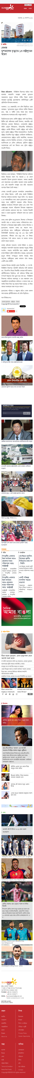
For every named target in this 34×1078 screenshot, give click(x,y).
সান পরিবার (21, 1067)
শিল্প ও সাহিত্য (22, 1023)
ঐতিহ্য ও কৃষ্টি (22, 1027)
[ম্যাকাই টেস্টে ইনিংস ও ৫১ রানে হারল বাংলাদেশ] (17, 824)
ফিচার (3, 1053)
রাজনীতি (3, 1023)
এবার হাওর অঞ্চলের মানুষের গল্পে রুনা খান (21, 794)
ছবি (19, 1063)
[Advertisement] (17, 73)
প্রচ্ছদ (25, 8)
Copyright (4, 1072)
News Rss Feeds (6, 1069)
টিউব (19, 1060)
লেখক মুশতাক (6, 302)
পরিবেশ (20, 1056)
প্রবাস (3, 1030)
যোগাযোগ (21, 1050)
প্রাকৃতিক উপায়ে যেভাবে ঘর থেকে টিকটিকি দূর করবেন (16, 676)
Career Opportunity (24, 1036)
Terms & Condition (7, 1066)
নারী (2, 1060)
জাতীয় (4, 44)
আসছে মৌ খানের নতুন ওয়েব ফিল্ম (20, 785)
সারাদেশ (3, 1020)
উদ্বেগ (17, 302)
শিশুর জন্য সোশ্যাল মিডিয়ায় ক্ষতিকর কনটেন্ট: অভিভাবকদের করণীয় (14, 673)
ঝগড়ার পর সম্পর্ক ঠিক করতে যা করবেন (12, 666)
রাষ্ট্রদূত (13, 302)
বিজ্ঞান (3, 1033)
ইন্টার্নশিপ (21, 1053)
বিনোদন (5, 703)
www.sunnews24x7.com (15, 998)
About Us (4, 1036)
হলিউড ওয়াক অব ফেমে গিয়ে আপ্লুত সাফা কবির (20, 767)
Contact (20, 1070)
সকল (30, 8)
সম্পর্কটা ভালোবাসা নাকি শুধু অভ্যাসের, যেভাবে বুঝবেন (16, 661)
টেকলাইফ (21, 1030)
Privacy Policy (22, 1033)
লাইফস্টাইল (6, 632)
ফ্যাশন (3, 1050)
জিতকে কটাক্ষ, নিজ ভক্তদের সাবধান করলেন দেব (19, 776)
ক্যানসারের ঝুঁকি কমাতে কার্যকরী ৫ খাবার (12, 664)
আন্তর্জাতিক (4, 1027)
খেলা (4, 812)
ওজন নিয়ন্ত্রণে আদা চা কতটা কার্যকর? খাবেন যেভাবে (16, 669)
